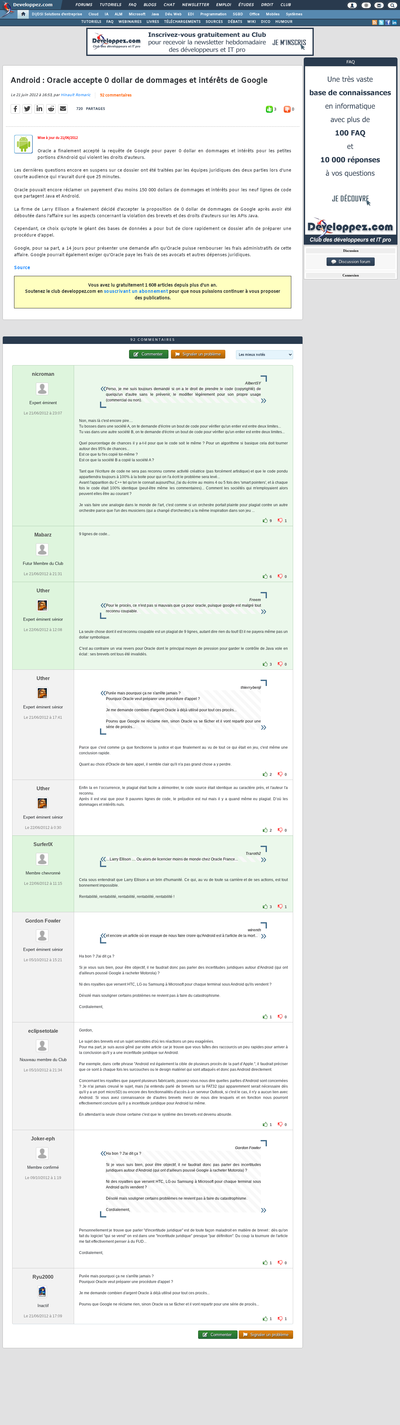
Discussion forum (353, 261)
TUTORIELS (91, 22)
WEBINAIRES (130, 22)
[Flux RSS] (374, 22)
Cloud (93, 14)
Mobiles (273, 14)
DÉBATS (235, 22)
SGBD (238, 14)
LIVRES (153, 22)
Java (155, 14)
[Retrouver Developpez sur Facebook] (387, 22)
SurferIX (43, 844)
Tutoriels (110, 4)
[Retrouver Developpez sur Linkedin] (394, 22)
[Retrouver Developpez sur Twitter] (381, 22)
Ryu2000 (42, 1277)
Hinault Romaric (75, 95)
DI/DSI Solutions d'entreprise (57, 14)
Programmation (213, 14)
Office (254, 14)
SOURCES (214, 22)
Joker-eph (43, 1138)
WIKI (251, 22)
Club (285, 4)
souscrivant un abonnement (136, 292)
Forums (83, 4)
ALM (118, 14)
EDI (191, 14)
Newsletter (195, 4)
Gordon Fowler (43, 920)
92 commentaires (116, 95)
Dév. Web (173, 14)
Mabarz (43, 534)
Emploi (223, 4)
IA (106, 14)
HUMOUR (283, 22)
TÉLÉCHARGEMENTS (182, 22)
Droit (266, 4)
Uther (43, 590)
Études (246, 4)
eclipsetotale (43, 1031)
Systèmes (294, 14)
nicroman (43, 374)
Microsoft (137, 14)
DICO (265, 22)
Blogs (150, 4)
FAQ (132, 4)
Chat (169, 4)
